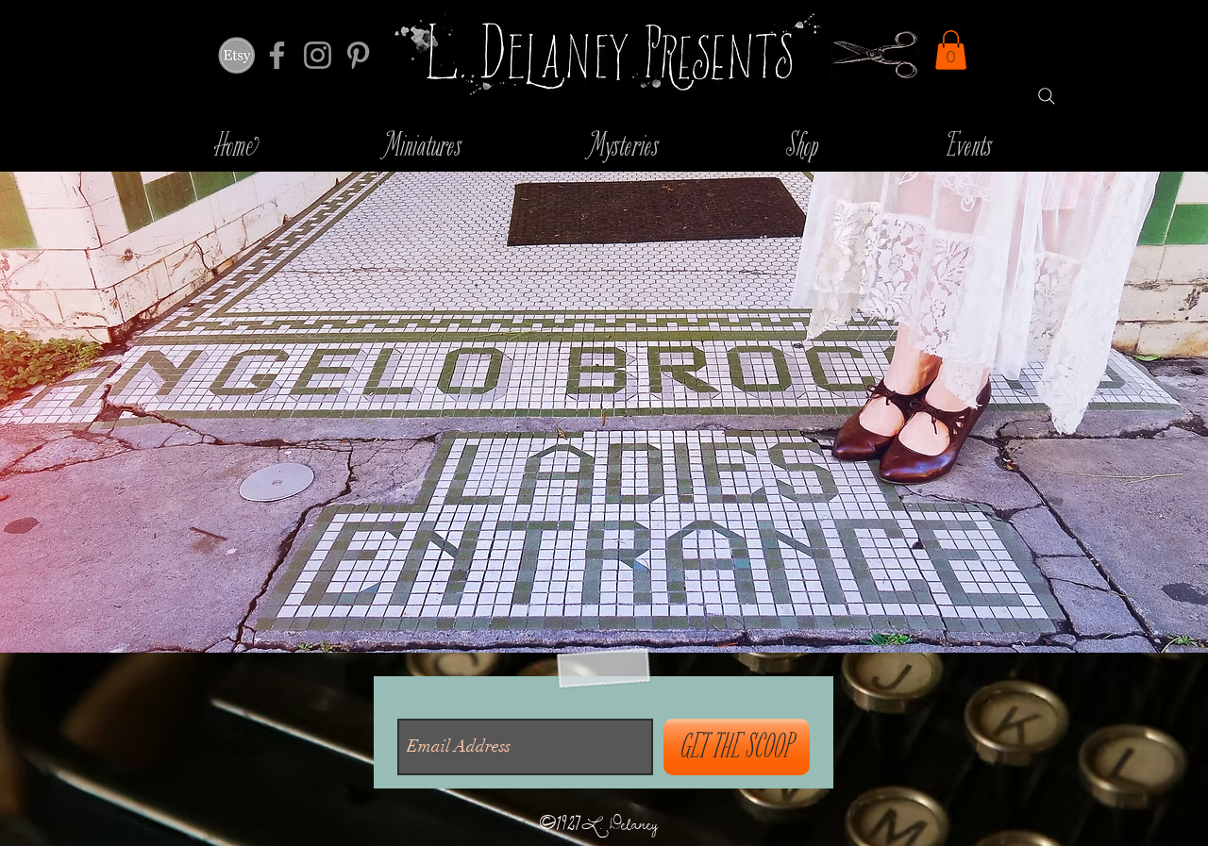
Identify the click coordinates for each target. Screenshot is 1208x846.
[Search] (1046, 96)
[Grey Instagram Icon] (317, 55)
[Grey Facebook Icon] (277, 55)
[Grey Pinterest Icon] (358, 55)
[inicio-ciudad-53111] (236, 55)
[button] (950, 50)
